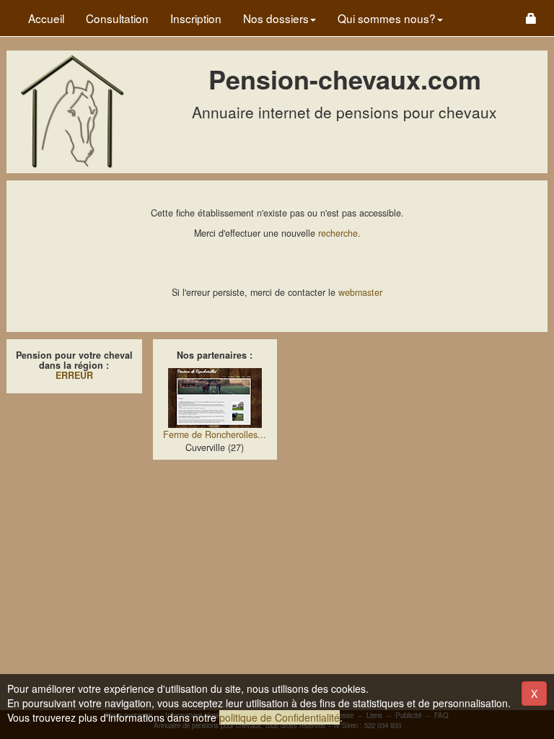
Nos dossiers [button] (276, 18)
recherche (338, 233)
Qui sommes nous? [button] (387, 18)
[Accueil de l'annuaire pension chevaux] (71, 110)
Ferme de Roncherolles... (214, 434)
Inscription (195, 18)
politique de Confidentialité (279, 717)
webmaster (360, 292)
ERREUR (74, 375)
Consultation (117, 18)
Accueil (46, 18)
